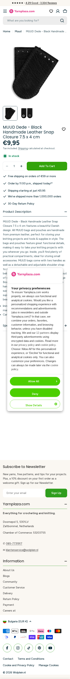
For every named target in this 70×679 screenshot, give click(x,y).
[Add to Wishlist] (63, 129)
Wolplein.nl (19, 672)
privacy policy (26, 344)
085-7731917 (14, 543)
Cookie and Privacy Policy (18, 665)
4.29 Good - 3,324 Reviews (41, 3)
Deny (35, 393)
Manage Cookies (49, 665)
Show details (33, 405)
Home (6, 31)
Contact (8, 658)
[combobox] (35, 20)
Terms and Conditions (31, 658)
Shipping (23, 148)
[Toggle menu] (5, 11)
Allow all (33, 381)
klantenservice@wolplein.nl (22, 550)
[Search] (62, 20)
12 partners (43, 332)
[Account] (58, 11)
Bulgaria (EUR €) (18, 621)
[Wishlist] (51, 11)
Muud (18, 31)
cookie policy (47, 344)
